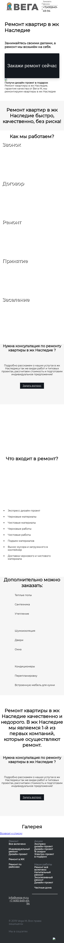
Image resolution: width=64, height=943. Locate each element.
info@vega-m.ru (19, 897)
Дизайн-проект (18, 854)
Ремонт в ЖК (17, 859)
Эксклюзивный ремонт (43, 878)
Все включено (17, 844)
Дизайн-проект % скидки (43, 850)
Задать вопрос (32, 385)
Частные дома (43, 887)
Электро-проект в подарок (44, 855)
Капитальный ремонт (42, 873)
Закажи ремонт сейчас (32, 65)
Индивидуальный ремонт (19, 850)
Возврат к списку (11, 833)
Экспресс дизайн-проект (43, 845)
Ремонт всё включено (41, 868)
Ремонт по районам (15, 865)
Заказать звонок (47, 2)
